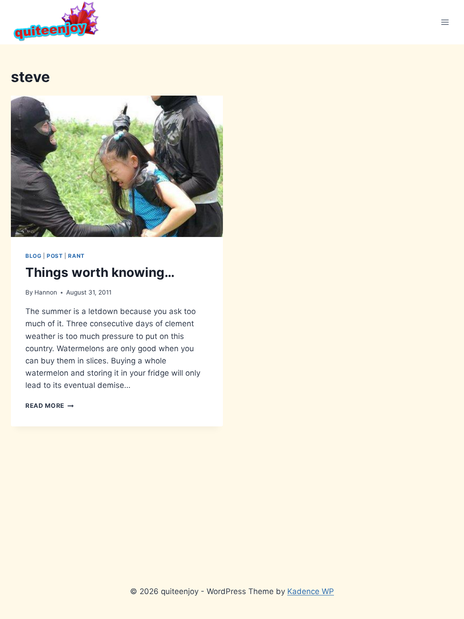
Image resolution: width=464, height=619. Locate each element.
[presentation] (117, 166)
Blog (33, 255)
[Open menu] (444, 22)
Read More (49, 405)
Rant (76, 255)
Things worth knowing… (99, 272)
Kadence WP (310, 591)
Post (55, 255)
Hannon (45, 292)
